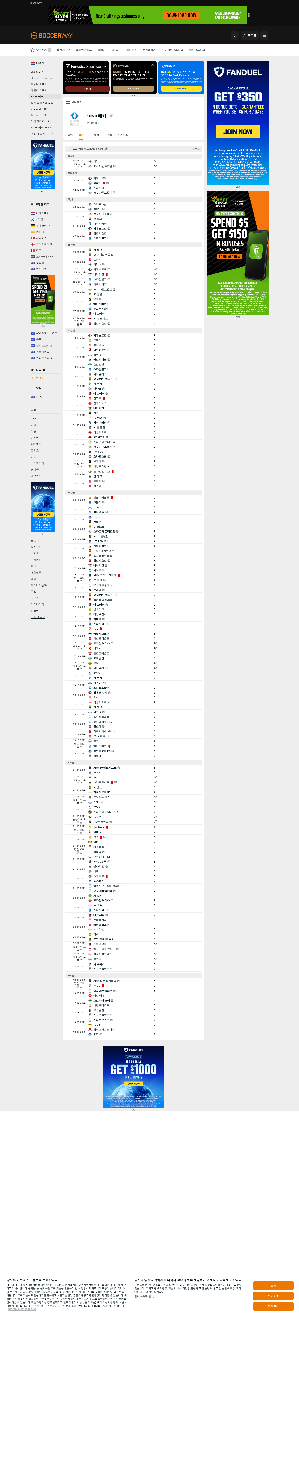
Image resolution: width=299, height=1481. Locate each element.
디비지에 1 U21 (40, 109)
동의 (273, 1285)
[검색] (235, 35)
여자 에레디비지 (40, 121)
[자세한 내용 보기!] (133, 164)
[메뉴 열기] (264, 35)
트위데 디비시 (39, 84)
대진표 (108, 134)
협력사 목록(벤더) (144, 1296)
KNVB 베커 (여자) (41, 127)
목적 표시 (273, 1306)
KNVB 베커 (37, 96)
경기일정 (94, 134)
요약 (70, 134)
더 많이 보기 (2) (40, 133)
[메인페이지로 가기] (59, 35)
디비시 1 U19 (38, 115)
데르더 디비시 (39, 90)
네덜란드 (77, 102)
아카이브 (123, 134)
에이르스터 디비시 (42, 78)
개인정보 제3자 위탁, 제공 (22, 1309)
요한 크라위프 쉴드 (42, 102)
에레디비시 (37, 72)
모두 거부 (273, 1295)
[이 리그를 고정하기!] (111, 116)
